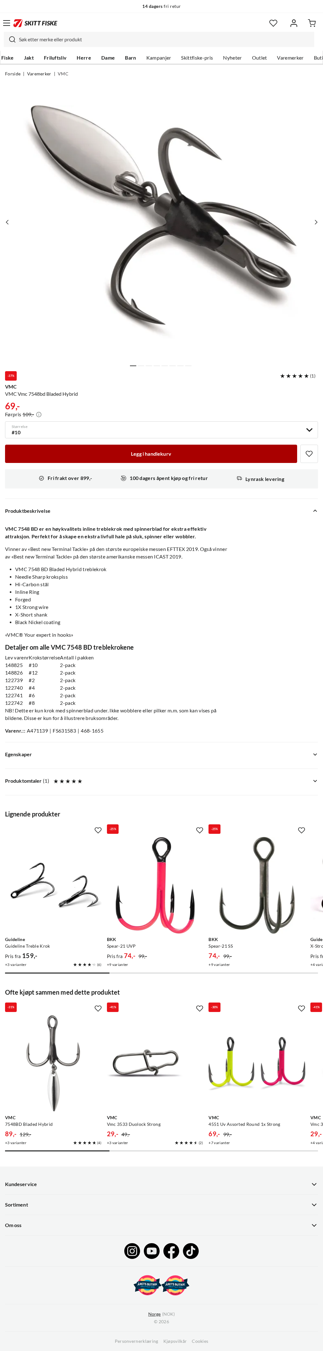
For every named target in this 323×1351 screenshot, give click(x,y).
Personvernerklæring (136, 1341)
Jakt (29, 58)
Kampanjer (158, 58)
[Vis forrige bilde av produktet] (7, 222)
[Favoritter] (273, 23)
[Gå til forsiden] (35, 23)
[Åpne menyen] (6, 23)
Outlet (259, 58)
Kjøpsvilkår (175, 1341)
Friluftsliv (55, 58)
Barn (130, 58)
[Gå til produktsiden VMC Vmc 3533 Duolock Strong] (155, 1063)
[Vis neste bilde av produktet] (315, 222)
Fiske (7, 58)
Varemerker (290, 58)
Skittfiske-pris (197, 58)
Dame (108, 58)
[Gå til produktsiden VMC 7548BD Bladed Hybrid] (53, 1063)
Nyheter (232, 58)
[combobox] (159, 39)
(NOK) (161, 1314)
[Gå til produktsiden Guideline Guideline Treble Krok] (53, 885)
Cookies (200, 1341)
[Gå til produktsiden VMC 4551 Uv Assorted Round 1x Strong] (256, 1063)
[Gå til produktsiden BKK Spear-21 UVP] (155, 885)
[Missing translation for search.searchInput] (10, 39)
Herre (84, 58)
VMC (63, 73)
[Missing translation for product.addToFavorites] (309, 454)
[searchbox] (165, 39)
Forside (13, 73)
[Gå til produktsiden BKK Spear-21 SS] (256, 885)
